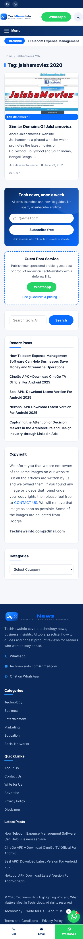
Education (12, 735)
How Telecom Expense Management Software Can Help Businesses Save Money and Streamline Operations (39, 361)
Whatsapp (57, 17)
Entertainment (18, 116)
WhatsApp (69, 933)
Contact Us (13, 776)
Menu (16, 31)
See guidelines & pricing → (41, 297)
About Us (11, 768)
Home (8, 56)
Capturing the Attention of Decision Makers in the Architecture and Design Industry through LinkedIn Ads (40, 428)
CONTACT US (25, 502)
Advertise (11, 793)
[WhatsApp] (15, 4)
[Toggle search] (78, 17)
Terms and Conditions (21, 921)
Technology (13, 702)
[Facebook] (7, 4)
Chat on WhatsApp (24, 676)
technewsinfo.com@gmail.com (33, 666)
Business (11, 711)
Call (14, 933)
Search (61, 320)
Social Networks (16, 744)
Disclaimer (12, 810)
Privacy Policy (14, 801)
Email (41, 933)
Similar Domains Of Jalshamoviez (40, 126)
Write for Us (13, 784)
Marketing (12, 727)
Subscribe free (41, 230)
